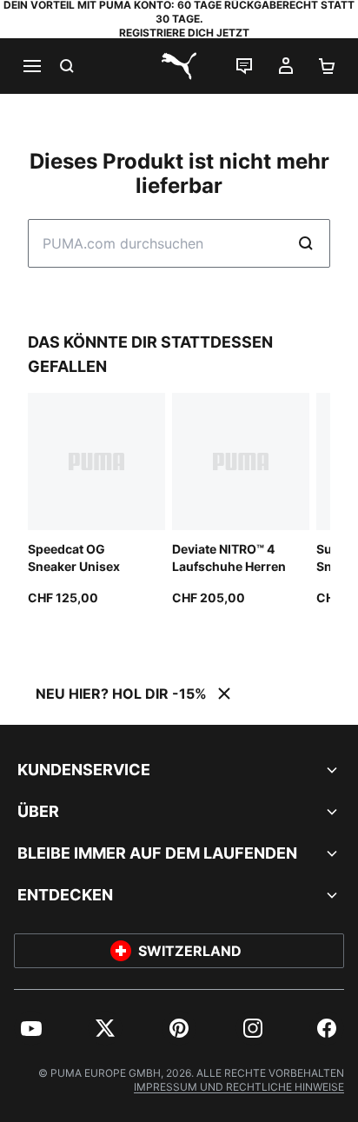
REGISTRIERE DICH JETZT (184, 32)
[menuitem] (31, 1028)
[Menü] (31, 66)
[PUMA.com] (179, 66)
